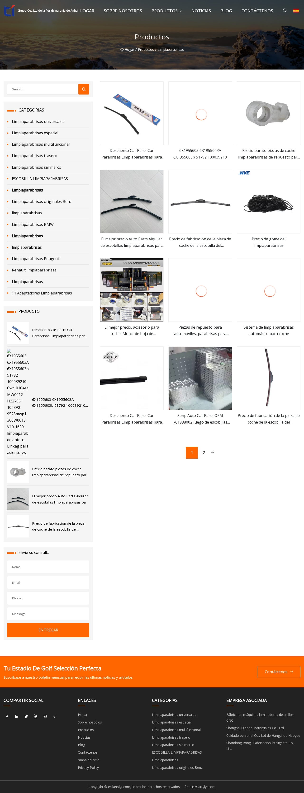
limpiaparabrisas (27, 212)
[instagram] (45, 716)
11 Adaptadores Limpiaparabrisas (42, 293)
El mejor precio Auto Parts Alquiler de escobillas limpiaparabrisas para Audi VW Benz (131, 242)
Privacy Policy (88, 767)
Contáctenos (257, 11)
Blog (226, 11)
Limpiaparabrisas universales (38, 121)
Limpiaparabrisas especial (35, 132)
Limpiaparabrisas (171, 49)
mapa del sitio (89, 760)
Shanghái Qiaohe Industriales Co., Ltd (255, 728)
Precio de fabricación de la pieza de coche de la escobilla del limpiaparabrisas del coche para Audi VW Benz (200, 242)
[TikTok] (54, 716)
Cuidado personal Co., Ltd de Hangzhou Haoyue (263, 735)
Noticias (201, 11)
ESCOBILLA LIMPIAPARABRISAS (40, 178)
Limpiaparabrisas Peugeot (35, 258)
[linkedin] (16, 716)
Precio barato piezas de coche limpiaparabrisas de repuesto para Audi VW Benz (268, 154)
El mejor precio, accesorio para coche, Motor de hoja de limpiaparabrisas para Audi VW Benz (131, 331)
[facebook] (7, 716)
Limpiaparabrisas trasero (34, 155)
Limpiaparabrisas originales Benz (42, 201)
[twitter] (26, 716)
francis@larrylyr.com (199, 786)
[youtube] (35, 716)
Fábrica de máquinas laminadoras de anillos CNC (260, 717)
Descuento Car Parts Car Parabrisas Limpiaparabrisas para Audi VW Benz (131, 154)
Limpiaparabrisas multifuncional (41, 144)
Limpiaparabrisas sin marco (36, 167)
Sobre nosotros (123, 11)
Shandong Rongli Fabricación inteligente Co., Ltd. (260, 746)
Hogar (87, 11)
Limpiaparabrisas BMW (33, 224)
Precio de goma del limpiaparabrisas (268, 242)
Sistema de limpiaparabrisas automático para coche (269, 330)
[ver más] (132, 113)
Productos (165, 11)
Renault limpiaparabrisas (34, 270)
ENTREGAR (48, 630)
